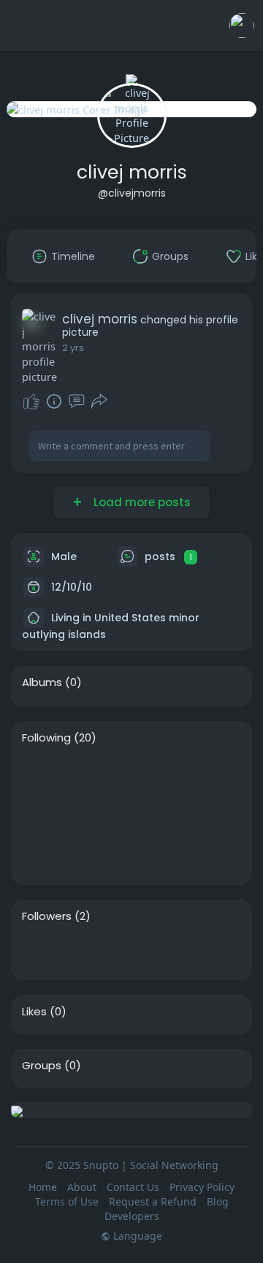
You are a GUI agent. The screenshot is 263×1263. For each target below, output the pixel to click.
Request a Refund (153, 1201)
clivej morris (132, 172)
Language (136, 1236)
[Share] (99, 401)
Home (42, 1187)
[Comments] (76, 401)
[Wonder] (54, 401)
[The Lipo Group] (180, 773)
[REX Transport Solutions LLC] (180, 814)
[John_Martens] (133, 773)
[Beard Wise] (40, 856)
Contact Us (133, 1187)
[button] (242, 25)
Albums (42, 682)
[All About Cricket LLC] (40, 951)
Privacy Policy (202, 1187)
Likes (34, 1012)
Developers (131, 1216)
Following (46, 738)
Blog (218, 1201)
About (81, 1187)
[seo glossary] (40, 814)
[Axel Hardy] (87, 951)
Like (31, 401)
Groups (41, 1065)
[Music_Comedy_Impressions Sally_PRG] (40, 773)
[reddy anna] (133, 814)
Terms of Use (67, 1201)
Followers (47, 916)
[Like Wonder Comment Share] (65, 401)
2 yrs (73, 348)
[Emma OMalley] (87, 814)
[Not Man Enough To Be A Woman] (87, 773)
